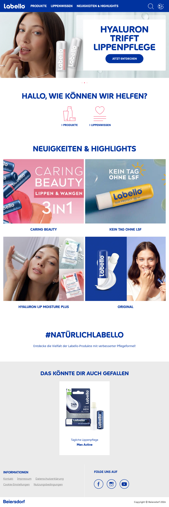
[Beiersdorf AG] (14, 502)
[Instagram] (111, 484)
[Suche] (151, 6)
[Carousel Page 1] (82, 82)
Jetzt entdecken (44, 63)
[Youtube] (124, 484)
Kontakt (8, 478)
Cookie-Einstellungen (16, 484)
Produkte (39, 6)
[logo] (14, 7)
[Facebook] (98, 484)
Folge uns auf (105, 472)
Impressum (24, 478)
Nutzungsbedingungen (48, 484)
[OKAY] (161, 6)
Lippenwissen (62, 6)
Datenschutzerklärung (49, 478)
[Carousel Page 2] (84, 82)
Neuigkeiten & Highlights (97, 6)
